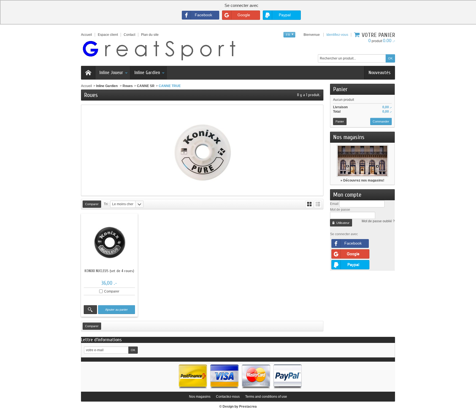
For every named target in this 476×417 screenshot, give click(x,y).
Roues (128, 86)
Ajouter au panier (116, 309)
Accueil (86, 86)
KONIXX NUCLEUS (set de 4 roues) (109, 271)
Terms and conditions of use (266, 397)
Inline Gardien (147, 72)
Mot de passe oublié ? (378, 221)
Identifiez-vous (337, 35)
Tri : (106, 204)
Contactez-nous (228, 397)
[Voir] (90, 309)
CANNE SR (146, 86)
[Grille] (309, 204)
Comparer (111, 291)
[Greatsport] (159, 49)
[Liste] (318, 204)
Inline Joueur (111, 72)
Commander (381, 121)
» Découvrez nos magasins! (362, 180)
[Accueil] (88, 72)
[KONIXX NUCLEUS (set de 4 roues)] (109, 241)
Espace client (108, 35)
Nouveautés (380, 72)
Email (334, 204)
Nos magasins (348, 137)
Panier (340, 89)
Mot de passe (340, 210)
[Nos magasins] (362, 161)
